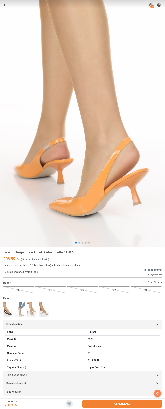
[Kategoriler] (6, 5)
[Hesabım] (159, 5)
